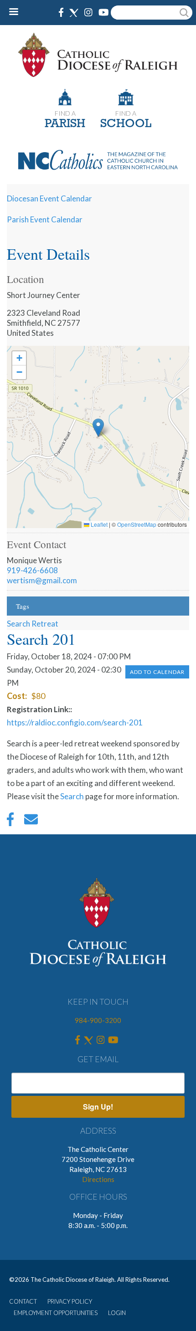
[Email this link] (31, 821)
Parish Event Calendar (45, 219)
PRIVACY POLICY (69, 1301)
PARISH (65, 124)
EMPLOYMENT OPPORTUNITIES (56, 1312)
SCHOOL (125, 124)
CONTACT (23, 1301)
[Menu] (17, 13)
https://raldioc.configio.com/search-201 (75, 722)
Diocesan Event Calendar (49, 198)
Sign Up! (98, 1106)
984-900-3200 (98, 1020)
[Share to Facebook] (10, 821)
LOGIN (117, 1312)
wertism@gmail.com (42, 580)
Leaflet (98, 524)
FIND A (65, 113)
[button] (98, 427)
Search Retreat (32, 623)
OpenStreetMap (136, 524)
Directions (98, 1179)
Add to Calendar (157, 671)
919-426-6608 (32, 570)
